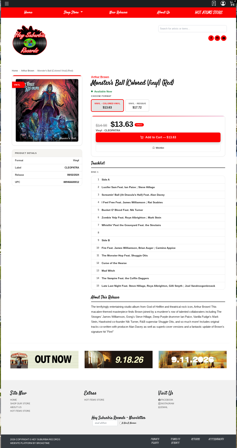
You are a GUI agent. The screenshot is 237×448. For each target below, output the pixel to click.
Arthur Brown (27, 70)
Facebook (167, 400)
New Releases (119, 12)
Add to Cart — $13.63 (160, 137)
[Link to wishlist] (214, 4)
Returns (195, 439)
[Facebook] (211, 38)
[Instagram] (217, 38)
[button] (73, 12)
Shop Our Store (20, 403)
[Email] (224, 38)
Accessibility (216, 439)
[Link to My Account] (223, 4)
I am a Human (129, 423)
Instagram (167, 403)
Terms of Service (175, 441)
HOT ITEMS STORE (209, 12)
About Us (163, 12)
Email (164, 407)
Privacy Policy (155, 441)
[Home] (29, 40)
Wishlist (160, 148)
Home (15, 70)
